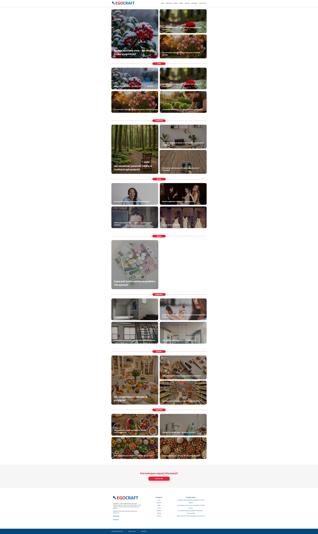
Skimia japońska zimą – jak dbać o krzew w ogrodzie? (134, 52)
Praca (175, 3)
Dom (162, 3)
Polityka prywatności (117, 531)
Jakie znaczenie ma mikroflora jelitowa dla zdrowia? (133, 456)
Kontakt (116, 520)
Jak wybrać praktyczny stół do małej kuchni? (179, 340)
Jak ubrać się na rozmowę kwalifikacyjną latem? (132, 201)
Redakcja (116, 516)
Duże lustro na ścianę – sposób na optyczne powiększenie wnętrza (184, 316)
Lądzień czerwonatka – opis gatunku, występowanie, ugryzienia (182, 28)
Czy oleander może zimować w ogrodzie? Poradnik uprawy (181, 54)
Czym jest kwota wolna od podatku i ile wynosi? (134, 283)
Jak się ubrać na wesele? (171, 225)
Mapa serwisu (132, 531)
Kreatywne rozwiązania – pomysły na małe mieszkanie (134, 340)
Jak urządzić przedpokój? (123, 317)
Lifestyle (202, 3)
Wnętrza (169, 3)
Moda (181, 3)
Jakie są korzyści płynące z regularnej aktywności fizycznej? (180, 169)
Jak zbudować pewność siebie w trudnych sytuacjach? (133, 167)
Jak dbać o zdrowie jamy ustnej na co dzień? (179, 432)
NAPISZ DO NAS (159, 479)
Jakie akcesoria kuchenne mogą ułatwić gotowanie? (181, 376)
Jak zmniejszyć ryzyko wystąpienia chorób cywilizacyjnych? (130, 431)
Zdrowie (194, 3)
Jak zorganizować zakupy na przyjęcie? (131, 398)
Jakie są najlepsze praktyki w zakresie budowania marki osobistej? (183, 144)
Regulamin (144, 531)
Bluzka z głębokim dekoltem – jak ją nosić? (178, 201)
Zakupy (187, 3)
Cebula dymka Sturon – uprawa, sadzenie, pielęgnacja (182, 109)
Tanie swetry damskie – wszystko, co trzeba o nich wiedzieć (133, 224)
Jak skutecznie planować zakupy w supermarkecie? (181, 401)
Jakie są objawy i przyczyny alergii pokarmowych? (181, 456)
